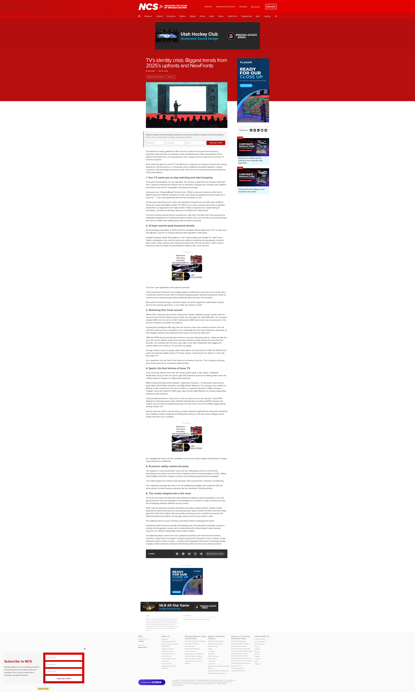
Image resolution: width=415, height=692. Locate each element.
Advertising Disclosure (168, 654)
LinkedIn (257, 656)
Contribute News (260, 644)
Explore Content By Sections (216, 637)
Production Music (190, 646)
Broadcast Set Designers (192, 649)
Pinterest (257, 659)
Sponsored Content (167, 651)
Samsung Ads (150, 626)
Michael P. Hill (142, 639)
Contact (257, 647)
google (165, 623)
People (210, 649)
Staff (140, 636)
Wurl (174, 628)
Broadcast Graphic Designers (193, 656)
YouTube (257, 654)
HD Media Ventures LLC (219, 680)
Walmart (151, 628)
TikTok (168, 626)
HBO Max (174, 623)
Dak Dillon (151, 71)
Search (257, 6)
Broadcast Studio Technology (240, 644)
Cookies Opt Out (167, 664)
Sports (221, 16)
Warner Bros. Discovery (161, 628)
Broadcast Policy (213, 646)
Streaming (171, 16)
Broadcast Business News (155, 77)
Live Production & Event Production (241, 661)
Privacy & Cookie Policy (169, 659)
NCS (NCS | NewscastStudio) (198, 680)
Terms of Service (167, 656)
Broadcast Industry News (215, 644)
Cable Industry (212, 659)
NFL (168, 625)
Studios (183, 16)
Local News (211, 664)
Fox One (162, 621)
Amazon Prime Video (157, 619)
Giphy (256, 661)
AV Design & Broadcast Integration (195, 641)
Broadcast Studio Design (238, 641)
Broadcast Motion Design (238, 646)
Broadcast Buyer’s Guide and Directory (195, 637)
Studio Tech (232, 16)
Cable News (211, 661)
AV (276, 16)
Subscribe (271, 6)
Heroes (201, 619)
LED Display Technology (192, 644)
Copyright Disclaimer (168, 649)
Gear (258, 16)
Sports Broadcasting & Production (241, 658)
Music (211, 16)
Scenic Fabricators (190, 651)
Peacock (172, 625)
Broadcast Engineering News (216, 673)
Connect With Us (262, 636)
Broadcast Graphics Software (193, 659)
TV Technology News (237, 668)
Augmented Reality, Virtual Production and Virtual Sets (239, 655)
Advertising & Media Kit (169, 642)
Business (148, 16)
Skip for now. (43, 689)
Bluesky (257, 652)
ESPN (173, 619)
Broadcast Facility (236, 666)
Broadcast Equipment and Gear (240, 663)
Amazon (148, 619)
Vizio (147, 628)
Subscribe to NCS (260, 639)
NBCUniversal (158, 625)
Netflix (165, 625)
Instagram (258, 664)
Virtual (202, 16)
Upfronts (176, 626)
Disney (170, 619)
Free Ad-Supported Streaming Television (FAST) (161, 622)
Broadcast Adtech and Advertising (218, 671)
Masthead (165, 639)
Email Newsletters (260, 642)
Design (193, 16)
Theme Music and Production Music (242, 651)
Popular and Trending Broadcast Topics (240, 637)
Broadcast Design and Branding (240, 649)
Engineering (246, 16)
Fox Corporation (154, 621)
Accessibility (165, 661)
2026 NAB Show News (238, 671)
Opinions (208, 6)
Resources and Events (225, 6)
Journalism (211, 651)
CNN (165, 619)
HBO (169, 623)
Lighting (267, 16)
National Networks (213, 656)
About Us (166, 636)
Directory (243, 6)
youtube (148, 630)
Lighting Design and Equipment (194, 654)
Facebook (257, 649)
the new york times (160, 626)
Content (159, 16)
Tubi (172, 626)
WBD (170, 628)
